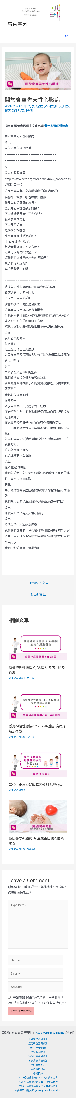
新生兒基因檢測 (46, 106)
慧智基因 (17, 24)
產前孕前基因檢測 (38, 1043)
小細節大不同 (38, 1064)
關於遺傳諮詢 (38, 1069)
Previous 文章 (38, 583)
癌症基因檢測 (38, 1052)
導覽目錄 (38, 1073)
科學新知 (31, 848)
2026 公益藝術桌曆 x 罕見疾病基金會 (38, 1086)
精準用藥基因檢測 (38, 1056)
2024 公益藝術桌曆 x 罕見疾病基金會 (38, 1077)
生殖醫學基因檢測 (38, 1039)
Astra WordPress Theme (50, 1032)
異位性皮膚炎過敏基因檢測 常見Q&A (36, 784)
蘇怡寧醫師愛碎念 (56, 126)
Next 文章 (38, 594)
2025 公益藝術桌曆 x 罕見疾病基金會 (38, 1082)
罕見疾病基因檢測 (38, 1060)
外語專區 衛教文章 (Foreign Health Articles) (38, 1090)
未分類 (30, 678)
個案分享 (28, 106)
